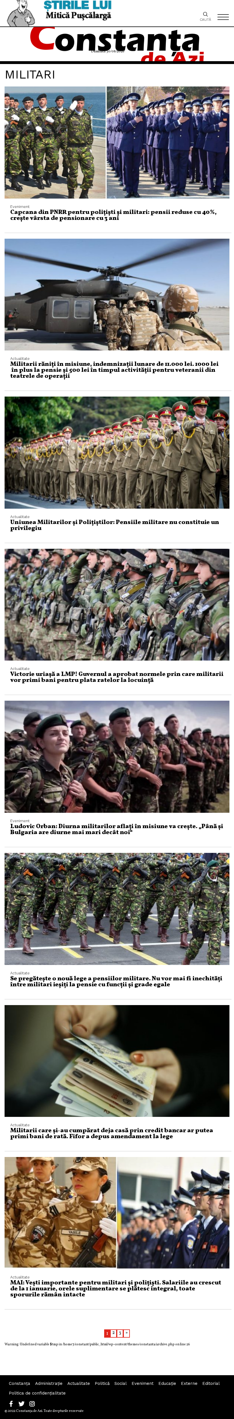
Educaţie (167, 1383)
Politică (102, 1383)
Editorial (211, 1383)
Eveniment (143, 1383)
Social (120, 1383)
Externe (189, 1383)
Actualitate (78, 1383)
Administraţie (48, 1383)
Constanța (19, 1383)
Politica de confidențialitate (37, 1393)
